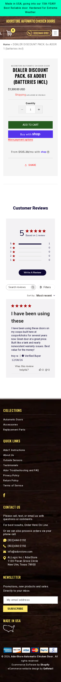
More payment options (20, 139)
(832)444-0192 (17, 540)
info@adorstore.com (20, 551)
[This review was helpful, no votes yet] (40, 370)
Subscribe (15, 608)
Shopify (45, 664)
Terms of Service (13, 485)
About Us (8, 455)
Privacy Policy (11, 475)
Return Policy (11, 480)
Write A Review (32, 272)
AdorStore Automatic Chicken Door (32, 656)
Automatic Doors (13, 419)
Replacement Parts (14, 429)
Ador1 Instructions (14, 450)
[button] (55, 33)
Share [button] (32, 165)
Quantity (30, 103)
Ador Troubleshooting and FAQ (21, 470)
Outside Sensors (12, 460)
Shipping (20, 94)
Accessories (10, 424)
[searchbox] (18, 287)
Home (6, 44)
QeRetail (48, 668)
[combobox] (41, 295)
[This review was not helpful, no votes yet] (46, 370)
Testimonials (10, 465)
